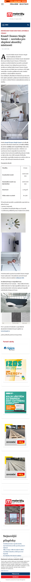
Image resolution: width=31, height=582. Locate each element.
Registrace (24, 4)
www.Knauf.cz (5, 331)
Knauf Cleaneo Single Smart (13, 142)
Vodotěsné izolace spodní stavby (12, 544)
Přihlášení (14, 4)
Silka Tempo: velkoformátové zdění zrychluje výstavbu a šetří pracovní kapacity (13, 551)
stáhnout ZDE (20, 278)
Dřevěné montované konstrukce (11, 31)
